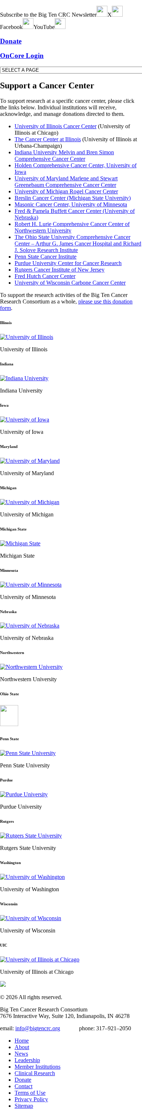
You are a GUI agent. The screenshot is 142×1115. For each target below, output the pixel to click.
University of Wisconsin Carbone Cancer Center (70, 283)
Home (22, 1041)
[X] (117, 15)
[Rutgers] (31, 836)
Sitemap (24, 1106)
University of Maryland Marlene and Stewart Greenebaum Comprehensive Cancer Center (66, 181)
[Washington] (32, 877)
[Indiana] (24, 378)
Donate (23, 1080)
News (21, 1054)
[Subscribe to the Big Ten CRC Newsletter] (101, 15)
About (22, 1047)
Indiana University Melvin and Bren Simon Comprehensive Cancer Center (64, 155)
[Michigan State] (20, 543)
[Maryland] (30, 461)
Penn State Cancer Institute (45, 256)
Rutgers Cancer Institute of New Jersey (59, 270)
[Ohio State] (9, 724)
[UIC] (39, 959)
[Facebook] (28, 27)
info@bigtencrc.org (37, 1028)
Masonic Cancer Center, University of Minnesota (71, 204)
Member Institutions (37, 1067)
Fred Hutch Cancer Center (45, 276)
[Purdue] (24, 794)
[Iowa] (24, 419)
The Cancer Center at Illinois (48, 139)
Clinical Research (35, 1073)
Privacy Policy (31, 1099)
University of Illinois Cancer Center (55, 126)
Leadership (27, 1060)
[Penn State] (28, 753)
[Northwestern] (31, 667)
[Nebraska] (29, 626)
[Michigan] (29, 502)
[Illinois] (26, 337)
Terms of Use (30, 1093)
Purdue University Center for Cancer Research (68, 263)
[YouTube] (60, 27)
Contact (23, 1086)
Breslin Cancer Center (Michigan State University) (73, 198)
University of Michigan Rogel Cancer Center (66, 191)
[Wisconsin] (30, 918)
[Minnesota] (31, 585)
